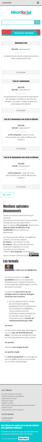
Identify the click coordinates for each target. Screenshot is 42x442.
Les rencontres (6, 420)
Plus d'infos (28, 434)
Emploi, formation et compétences (13, 396)
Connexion (6, 3)
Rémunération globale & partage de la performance (18, 405)
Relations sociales (7, 403)
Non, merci (23, 438)
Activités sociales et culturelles (12, 394)
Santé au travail (7, 407)
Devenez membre (24, 32)
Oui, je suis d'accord (9, 438)
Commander (21, 72)
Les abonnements (7, 418)
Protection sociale (7, 401)
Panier (8, 195)
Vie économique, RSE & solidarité (12, 410)
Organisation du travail (9, 398)
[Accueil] (21, 12)
